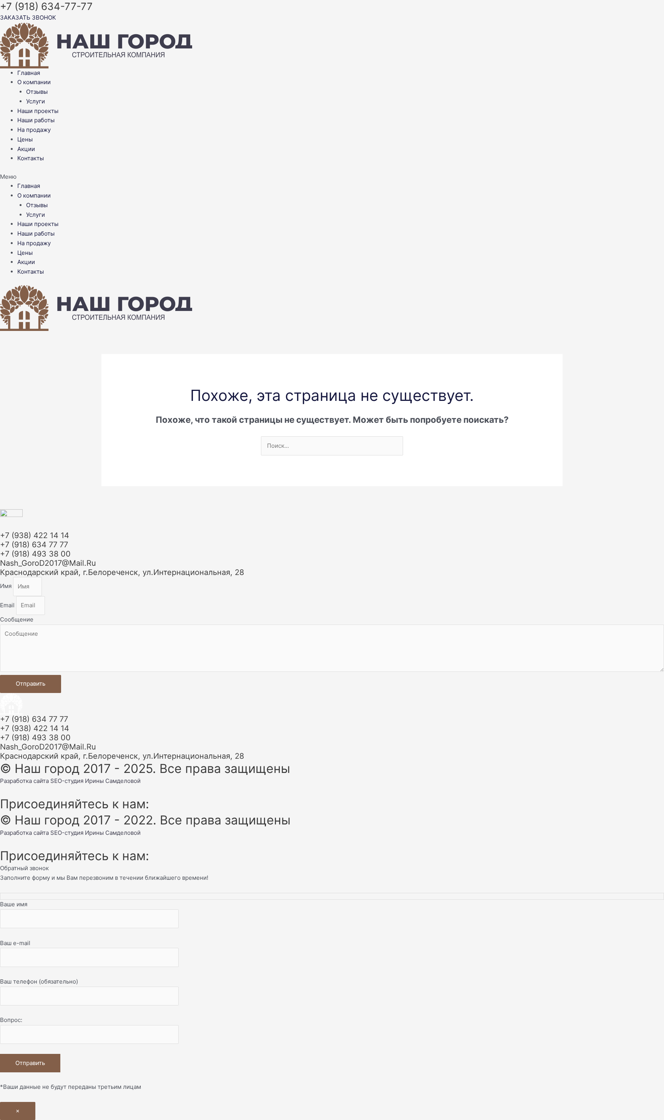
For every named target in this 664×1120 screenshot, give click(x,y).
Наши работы (36, 120)
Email (8, 605)
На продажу (34, 129)
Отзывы (37, 91)
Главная (28, 72)
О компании (34, 82)
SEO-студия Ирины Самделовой (95, 780)
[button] (332, 177)
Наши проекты (37, 111)
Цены (25, 139)
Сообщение (16, 619)
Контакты (30, 158)
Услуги (35, 101)
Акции (26, 149)
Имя (6, 586)
